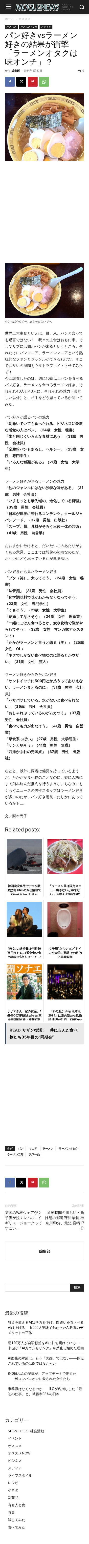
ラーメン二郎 (15, 1154)
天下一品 (34, 1154)
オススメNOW (29, 26)
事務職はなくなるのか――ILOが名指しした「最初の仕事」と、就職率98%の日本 (45, 1391)
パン (20, 1148)
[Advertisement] (44, 212)
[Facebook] (10, 82)
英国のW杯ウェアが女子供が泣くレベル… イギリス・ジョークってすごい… (23, 1220)
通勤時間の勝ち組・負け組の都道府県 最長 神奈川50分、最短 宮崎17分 (64, 1220)
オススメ (24, 19)
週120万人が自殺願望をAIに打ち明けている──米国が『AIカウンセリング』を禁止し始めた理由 (46, 1345)
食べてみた (16, 1527)
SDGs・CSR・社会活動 (26, 1431)
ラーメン (48, 1148)
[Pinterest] (33, 82)
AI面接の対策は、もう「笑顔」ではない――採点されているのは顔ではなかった (46, 1360)
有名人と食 (16, 1505)
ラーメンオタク (68, 1148)
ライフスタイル (20, 1475)
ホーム (9, 19)
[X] (21, 82)
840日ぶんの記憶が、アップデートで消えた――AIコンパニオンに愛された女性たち (42, 1376)
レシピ (13, 1482)
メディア (46, 26)
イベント (15, 1438)
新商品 (13, 1497)
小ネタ (13, 1490)
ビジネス (15, 1460)
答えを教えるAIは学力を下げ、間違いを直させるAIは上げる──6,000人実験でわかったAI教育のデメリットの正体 (46, 1327)
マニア (33, 1148)
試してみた (16, 1519)
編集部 (16, 70)
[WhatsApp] (44, 82)
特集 (11, 1512)
